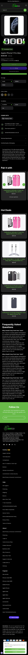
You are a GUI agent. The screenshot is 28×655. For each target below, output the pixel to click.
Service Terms (6, 513)
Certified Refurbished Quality (10, 506)
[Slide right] (23, 42)
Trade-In (5, 538)
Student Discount (7, 545)
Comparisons (6, 460)
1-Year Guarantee (7, 502)
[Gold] (5, 95)
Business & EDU (6, 549)
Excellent (7, 105)
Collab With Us (6, 562)
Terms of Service (7, 523)
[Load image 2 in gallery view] (13, 41)
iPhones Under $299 (7, 581)
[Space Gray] (12, 95)
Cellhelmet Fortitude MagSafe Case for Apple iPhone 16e (14, 313)
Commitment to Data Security (10, 473)
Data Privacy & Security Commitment (12, 477)
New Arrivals (5, 574)
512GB (6, 85)
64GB (6, 82)
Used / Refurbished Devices (9, 612)
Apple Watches (6, 598)
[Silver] (2, 95)
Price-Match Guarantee (8, 509)
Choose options (13, 197)
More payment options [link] (14, 71)
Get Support (6, 485)
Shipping (2, 58)
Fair (6, 108)
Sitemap (5, 566)
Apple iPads (5, 591)
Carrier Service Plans (8, 542)
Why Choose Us (6, 552)
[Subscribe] (23, 417)
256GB (19, 82)
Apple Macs (5, 595)
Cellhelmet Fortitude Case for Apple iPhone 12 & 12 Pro (14, 286)
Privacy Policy (6, 520)
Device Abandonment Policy (9, 516)
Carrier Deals (6, 608)
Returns (4, 496)
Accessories (5, 601)
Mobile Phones (6, 584)
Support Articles (6, 453)
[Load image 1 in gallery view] (6, 41)
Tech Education (6, 456)
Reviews (4, 467)
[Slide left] (4, 42)
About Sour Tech (7, 499)
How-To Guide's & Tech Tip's (10, 463)
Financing (5, 489)
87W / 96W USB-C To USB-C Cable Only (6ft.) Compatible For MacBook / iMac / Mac (14, 259)
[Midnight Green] (8, 95)
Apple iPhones (6, 588)
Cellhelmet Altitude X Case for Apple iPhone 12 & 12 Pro (14, 191)
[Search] (25, 10)
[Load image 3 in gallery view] (19, 41)
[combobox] (14, 10)
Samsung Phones (7, 605)
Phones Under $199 (7, 577)
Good (19, 105)
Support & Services (7, 559)
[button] (2, 5)
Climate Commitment (8, 470)
